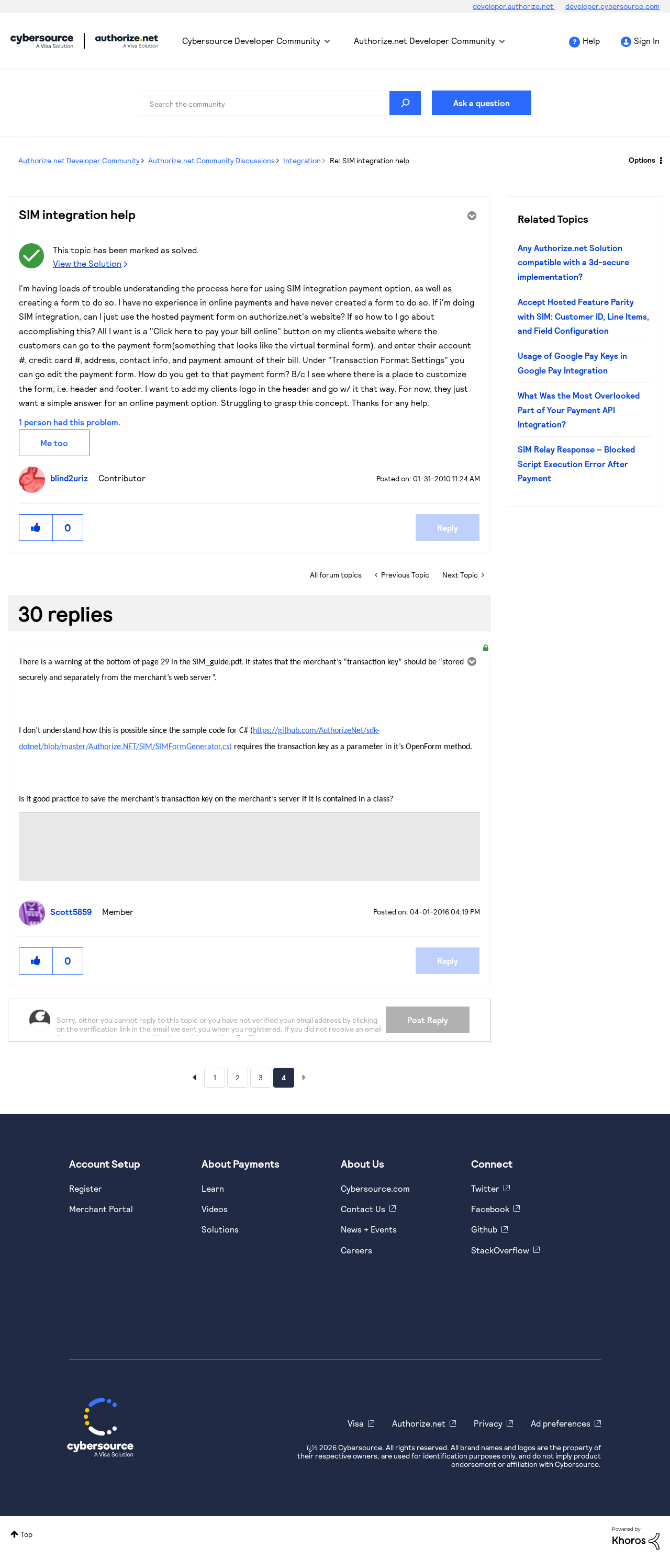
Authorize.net (418, 1423)
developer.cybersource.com (612, 6)
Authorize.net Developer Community (424, 41)
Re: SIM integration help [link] (369, 160)
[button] (36, 527)
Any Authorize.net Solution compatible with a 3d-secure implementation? (573, 262)
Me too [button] (54, 443)
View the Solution (87, 263)
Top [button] (26, 1534)
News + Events (369, 1229)
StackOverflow (500, 1250)
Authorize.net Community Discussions (211, 160)
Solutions (220, 1229)
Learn (213, 1188)
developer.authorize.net (514, 6)
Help (591, 41)
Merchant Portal (101, 1209)
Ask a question (481, 103)
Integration (302, 160)
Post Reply (427, 1020)
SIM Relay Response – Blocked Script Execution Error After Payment (576, 463)
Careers (356, 1250)
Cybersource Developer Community (41, 41)
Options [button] (642, 159)
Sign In (647, 41)
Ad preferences (560, 1423)
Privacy (488, 1423)
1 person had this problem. (69, 422)
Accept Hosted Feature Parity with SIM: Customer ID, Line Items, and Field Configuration (583, 316)
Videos (215, 1209)
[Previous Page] (194, 1077)
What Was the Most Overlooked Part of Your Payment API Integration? (579, 409)
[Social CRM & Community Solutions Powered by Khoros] (636, 1537)
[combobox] (280, 103)
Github (484, 1229)
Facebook (490, 1209)
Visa (356, 1423)
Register (85, 1188)
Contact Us (363, 1209)
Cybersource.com (375, 1188)
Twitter (485, 1188)
